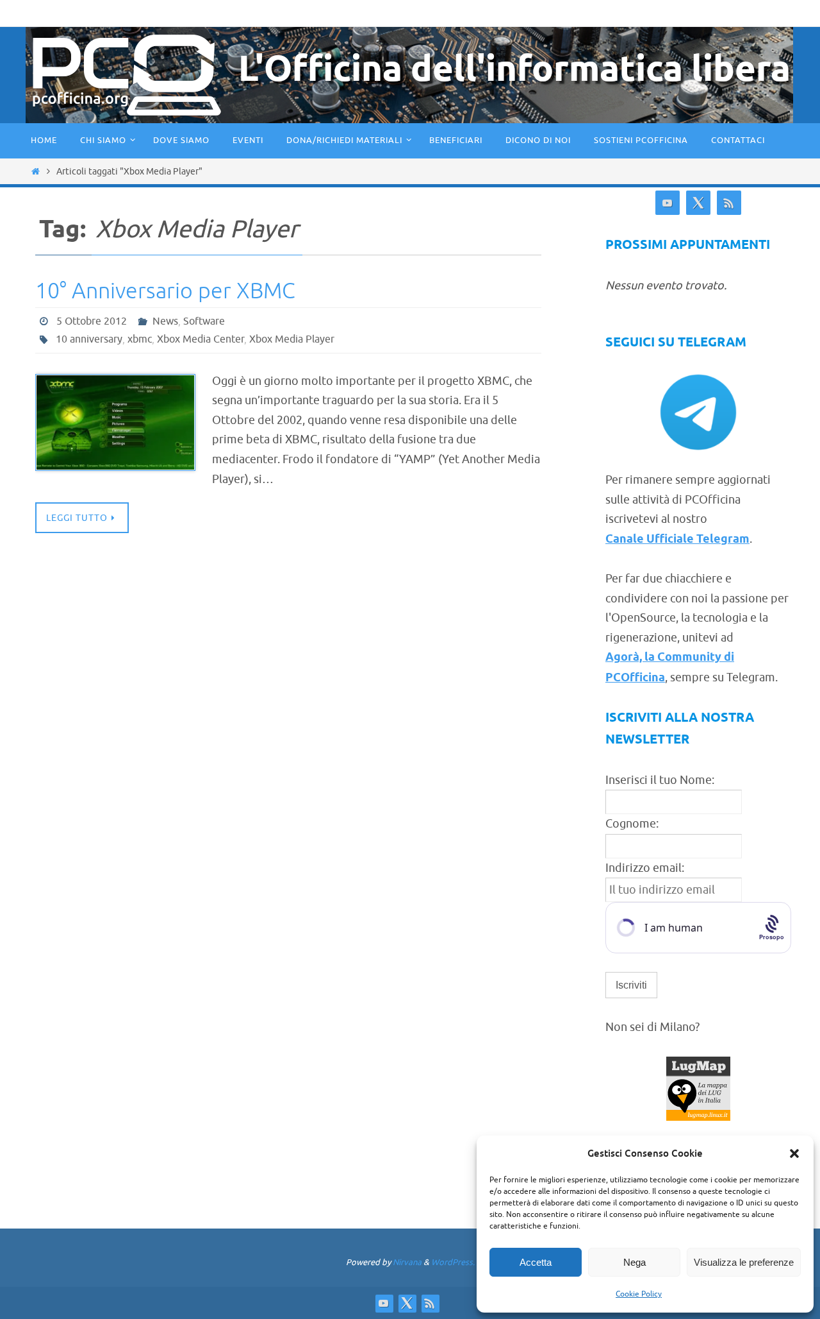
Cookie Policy (639, 1294)
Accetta (536, 1262)
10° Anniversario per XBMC (165, 291)
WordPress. (453, 1262)
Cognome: (632, 824)
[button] (794, 1153)
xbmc (139, 339)
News (165, 321)
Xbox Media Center (200, 339)
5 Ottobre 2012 (91, 321)
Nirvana (407, 1262)
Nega (634, 1262)
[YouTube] (667, 203)
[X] (698, 203)
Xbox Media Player (291, 339)
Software (204, 321)
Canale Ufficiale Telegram (677, 539)
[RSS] (729, 203)
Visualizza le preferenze (744, 1262)
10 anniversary (89, 339)
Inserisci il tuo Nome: (659, 780)
